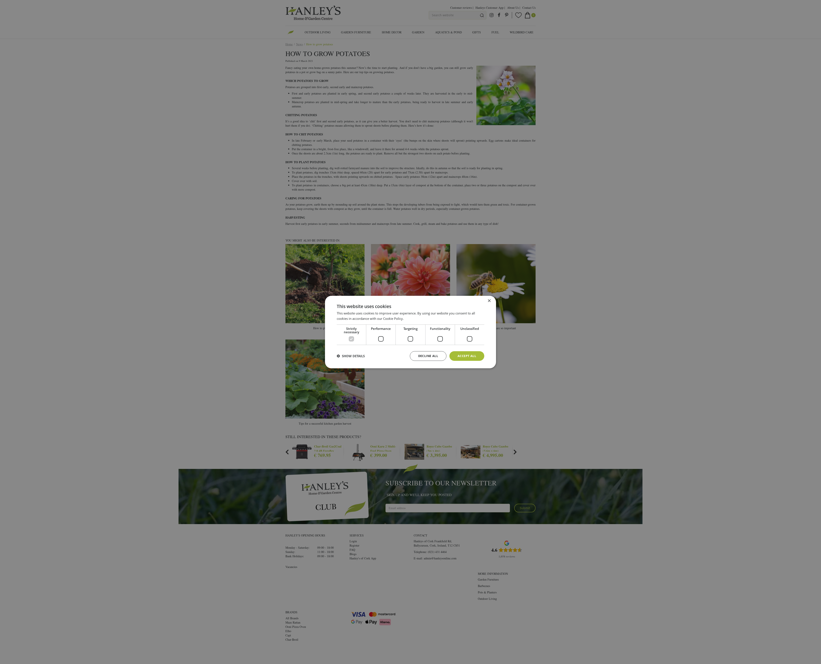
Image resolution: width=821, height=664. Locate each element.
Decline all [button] (428, 356)
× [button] (489, 300)
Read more (413, 318)
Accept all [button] (467, 356)
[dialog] (410, 332)
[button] (351, 356)
